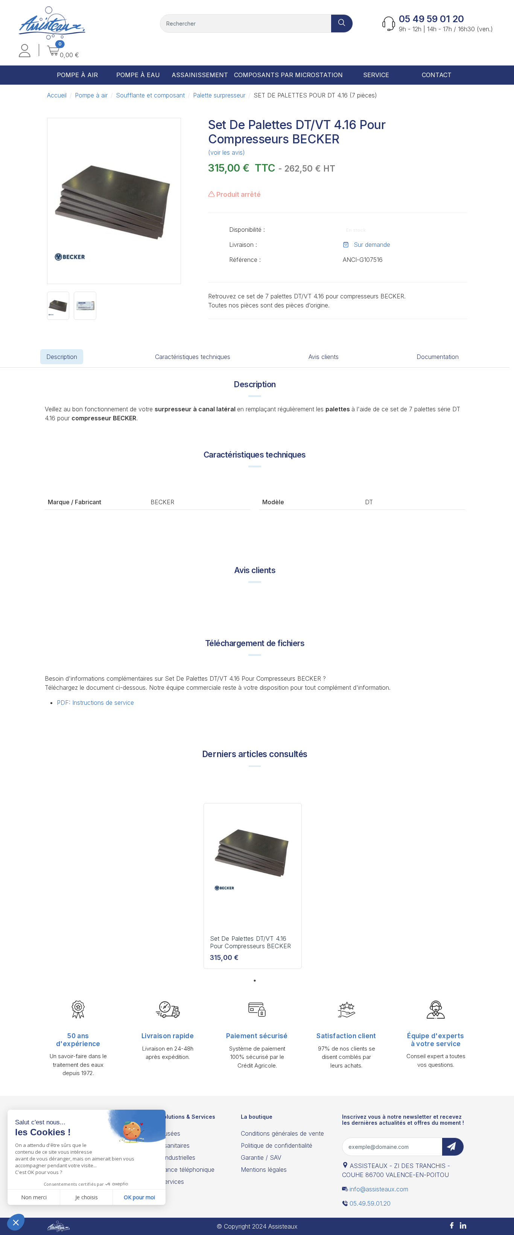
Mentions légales (264, 1169)
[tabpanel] (253, 889)
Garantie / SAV (261, 1157)
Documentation (438, 356)
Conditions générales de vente (282, 1133)
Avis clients (324, 356)
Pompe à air (91, 95)
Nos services (166, 1181)
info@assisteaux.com (379, 1189)
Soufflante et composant (150, 95)
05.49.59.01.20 (370, 1203)
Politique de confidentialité (276, 1145)
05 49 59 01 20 (431, 19)
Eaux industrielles (171, 1157)
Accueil (57, 95)
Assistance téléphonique (181, 1169)
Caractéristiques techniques (192, 356)
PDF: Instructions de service (95, 702)
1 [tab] (255, 980)
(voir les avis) (226, 152)
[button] (24, 51)
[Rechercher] (342, 23)
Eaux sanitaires (169, 1145)
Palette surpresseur (219, 95)
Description (61, 356)
